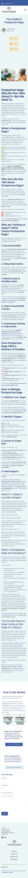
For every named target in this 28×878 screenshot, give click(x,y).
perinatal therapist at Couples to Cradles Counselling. (11, 667)
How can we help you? (7, 793)
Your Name (4, 778)
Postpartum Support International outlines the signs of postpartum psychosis (13, 608)
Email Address (4, 785)
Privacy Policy (4, 867)
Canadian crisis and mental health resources (13, 616)
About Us (14, 851)
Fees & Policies (14, 859)
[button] (25, 10)
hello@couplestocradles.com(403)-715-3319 (8, 833)
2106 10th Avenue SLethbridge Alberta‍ (5, 830)
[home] (8, 9)
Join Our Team (14, 854)
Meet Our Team (14, 857)
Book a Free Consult (14, 744)
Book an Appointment (14, 767)
